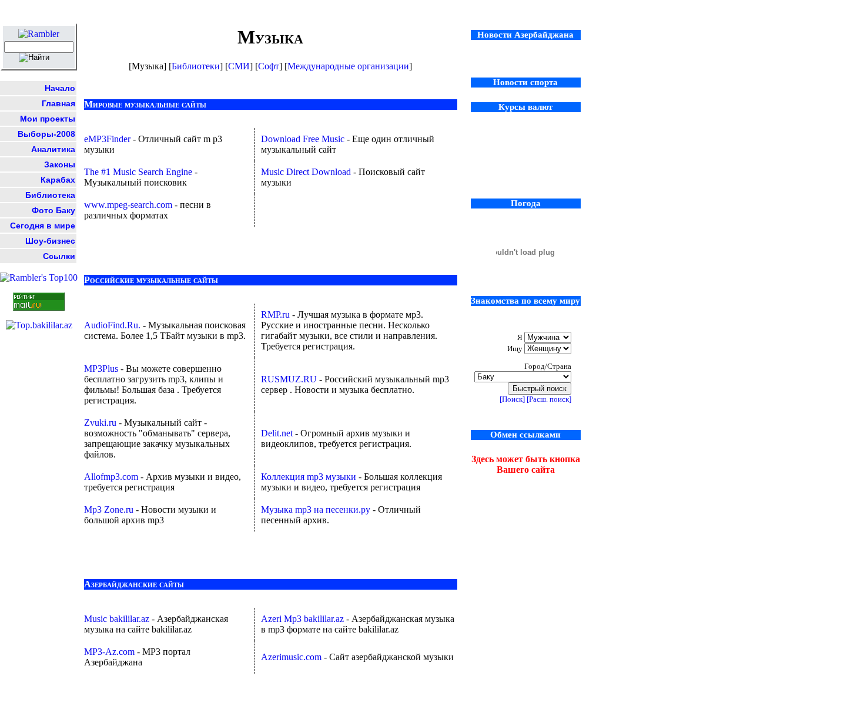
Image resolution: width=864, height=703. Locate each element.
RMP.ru (275, 314)
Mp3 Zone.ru (110, 509)
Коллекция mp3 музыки (310, 477)
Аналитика (53, 149)
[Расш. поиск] (549, 399)
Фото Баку (53, 210)
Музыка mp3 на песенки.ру (317, 509)
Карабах (58, 179)
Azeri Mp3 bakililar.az (303, 619)
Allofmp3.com (112, 477)
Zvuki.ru (101, 423)
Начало (60, 88)
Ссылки (59, 256)
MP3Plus (102, 369)
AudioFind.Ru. (113, 325)
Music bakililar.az (118, 619)
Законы (59, 164)
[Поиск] (512, 399)
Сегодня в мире (42, 225)
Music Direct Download (307, 172)
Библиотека (50, 195)
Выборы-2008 (46, 134)
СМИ (239, 66)
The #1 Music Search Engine (139, 172)
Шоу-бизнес (50, 240)
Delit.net (278, 433)
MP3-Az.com (110, 652)
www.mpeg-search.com (128, 205)
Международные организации (348, 66)
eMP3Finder (108, 139)
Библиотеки (196, 66)
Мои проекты (47, 118)
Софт (268, 66)
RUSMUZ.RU (290, 379)
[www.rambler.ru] (38, 34)
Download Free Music (304, 139)
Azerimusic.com (292, 657)
